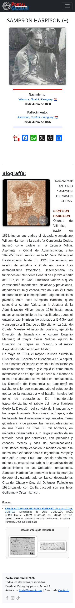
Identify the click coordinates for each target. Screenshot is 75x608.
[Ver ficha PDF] (14, 139)
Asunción (23, 117)
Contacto (63, 590)
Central (35, 117)
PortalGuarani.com (30, 590)
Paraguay (47, 99)
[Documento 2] (52, 546)
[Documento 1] (22, 546)
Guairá (35, 99)
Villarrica (23, 99)
